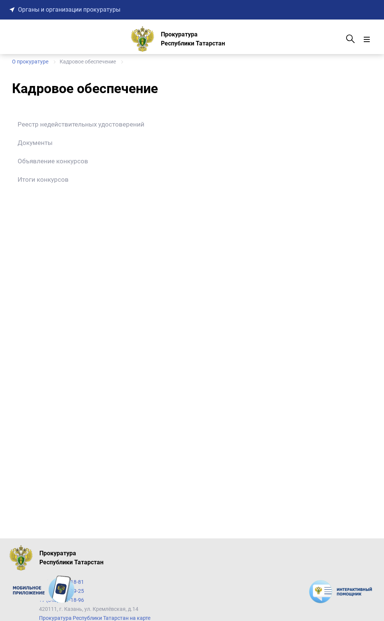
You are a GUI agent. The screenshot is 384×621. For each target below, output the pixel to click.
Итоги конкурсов (43, 179)
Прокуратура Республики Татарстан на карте (94, 618)
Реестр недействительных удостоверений (81, 124)
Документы (35, 142)
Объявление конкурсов (53, 161)
